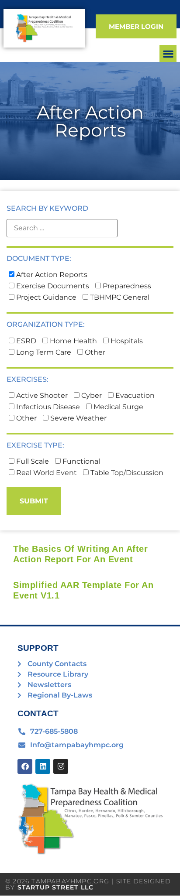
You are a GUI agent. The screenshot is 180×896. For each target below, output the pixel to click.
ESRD (25, 341)
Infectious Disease (47, 407)
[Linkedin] (42, 766)
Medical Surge (117, 407)
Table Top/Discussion (126, 472)
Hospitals (126, 341)
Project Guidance (45, 297)
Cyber (91, 395)
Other (94, 352)
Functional (80, 461)
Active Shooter (41, 395)
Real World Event (45, 472)
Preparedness (126, 286)
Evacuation (134, 395)
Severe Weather (77, 418)
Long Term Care (42, 352)
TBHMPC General (118, 297)
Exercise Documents (51, 286)
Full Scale (31, 461)
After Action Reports (50, 274)
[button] (168, 53)
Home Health (72, 341)
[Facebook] (24, 766)
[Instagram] (60, 766)
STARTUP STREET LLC (55, 887)
